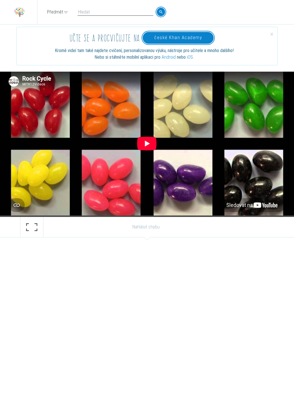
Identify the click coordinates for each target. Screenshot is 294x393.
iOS (190, 57)
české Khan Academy (178, 37)
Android (169, 57)
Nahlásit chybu (146, 227)
